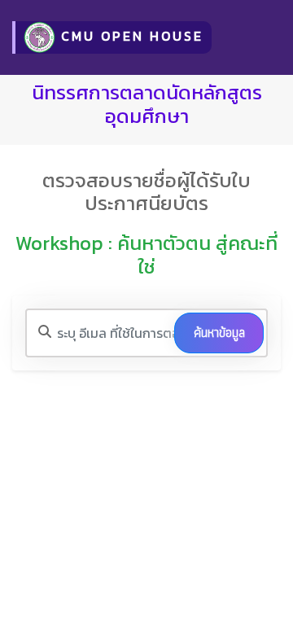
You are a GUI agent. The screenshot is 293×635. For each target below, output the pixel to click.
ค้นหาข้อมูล (219, 332)
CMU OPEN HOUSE (129, 36)
